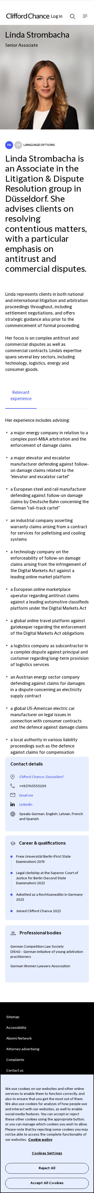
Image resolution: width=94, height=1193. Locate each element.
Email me (26, 795)
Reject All (47, 1168)
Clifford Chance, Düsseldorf (41, 777)
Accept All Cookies (47, 1183)
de (18, 145)
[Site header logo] (39, 16)
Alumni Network (19, 1038)
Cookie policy (40, 1140)
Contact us (15, 1071)
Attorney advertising (22, 1049)
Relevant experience (21, 395)
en (9, 145)
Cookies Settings (47, 1153)
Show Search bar (72, 15)
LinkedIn (25, 805)
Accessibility (16, 1028)
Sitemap (12, 1017)
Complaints (15, 1060)
